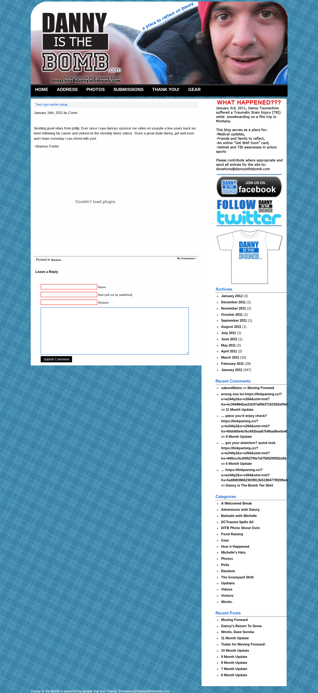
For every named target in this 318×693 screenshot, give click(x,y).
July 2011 (228, 333)
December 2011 (233, 302)
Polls (225, 565)
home (41, 89)
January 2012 (232, 296)
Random (56, 260)
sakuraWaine (231, 388)
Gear (225, 540)
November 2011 (233, 308)
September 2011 (234, 320)
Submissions (128, 89)
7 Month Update (234, 669)
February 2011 (232, 363)
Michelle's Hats (233, 552)
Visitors (227, 595)
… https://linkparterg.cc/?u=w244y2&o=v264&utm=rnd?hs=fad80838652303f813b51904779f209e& (254, 475)
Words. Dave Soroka (237, 632)
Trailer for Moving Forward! (243, 644)
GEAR (194, 89)
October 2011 (232, 314)
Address (67, 89)
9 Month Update (239, 436)
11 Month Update (239, 409)
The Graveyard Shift (237, 577)
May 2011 (228, 345)
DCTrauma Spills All (237, 522)
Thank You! (165, 89)
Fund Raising (232, 534)
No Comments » (186, 258)
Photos (95, 89)
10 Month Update (235, 650)
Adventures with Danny (240, 509)
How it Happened (235, 546)
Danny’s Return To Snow (241, 626)
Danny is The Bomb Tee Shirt (249, 485)
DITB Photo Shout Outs (240, 528)
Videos (226, 589)
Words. (227, 602)
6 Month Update (239, 463)
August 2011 (231, 326)
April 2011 (229, 351)
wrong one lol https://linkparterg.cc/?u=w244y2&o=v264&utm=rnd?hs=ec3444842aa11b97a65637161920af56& (254, 399)
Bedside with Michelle (239, 516)
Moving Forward (261, 388)
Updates (228, 583)
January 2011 (231, 370)
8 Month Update (234, 662)
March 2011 (230, 357)
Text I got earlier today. (52, 104)
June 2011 (229, 339)
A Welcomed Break (236, 503)
